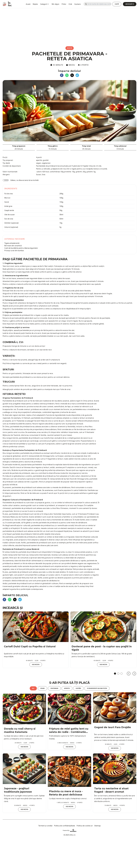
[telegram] (77, 75)
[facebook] (61, 75)
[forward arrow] (134, 674)
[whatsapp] (67, 75)
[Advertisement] (69, 25)
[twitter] (72, 75)
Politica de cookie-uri (85, 826)
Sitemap (97, 826)
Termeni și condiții (45, 826)
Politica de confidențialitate (64, 826)
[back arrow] (129, 674)
